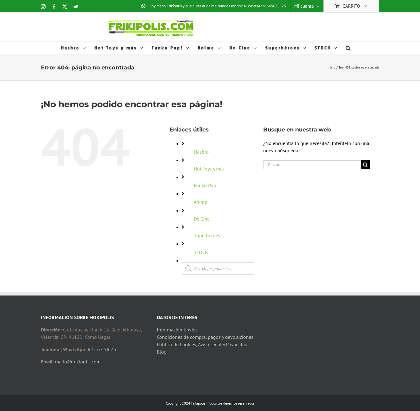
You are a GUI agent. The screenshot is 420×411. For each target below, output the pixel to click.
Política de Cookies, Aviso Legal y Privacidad (202, 344)
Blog (162, 352)
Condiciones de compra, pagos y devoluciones (205, 337)
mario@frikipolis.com (78, 361)
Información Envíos (177, 330)
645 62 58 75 (102, 349)
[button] (348, 47)
